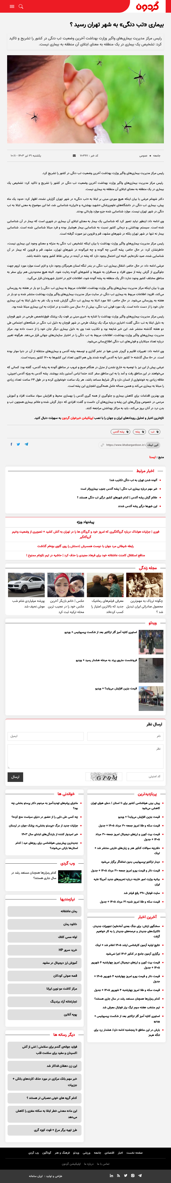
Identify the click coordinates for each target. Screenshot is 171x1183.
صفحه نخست (134, 1153)
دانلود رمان (70, 924)
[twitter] (18, 444)
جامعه (156, 156)
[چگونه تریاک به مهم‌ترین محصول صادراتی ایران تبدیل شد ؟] (144, 585)
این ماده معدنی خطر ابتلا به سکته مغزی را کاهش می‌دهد (46, 1114)
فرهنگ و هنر (62, 1153)
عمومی (143, 156)
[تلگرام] (140, 1176)
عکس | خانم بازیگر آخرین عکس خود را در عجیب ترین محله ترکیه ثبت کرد (66, 607)
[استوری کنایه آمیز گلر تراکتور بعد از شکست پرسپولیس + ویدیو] (151, 642)
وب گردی (33, 1153)
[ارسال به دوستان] (74, 155)
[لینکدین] (111, 1176)
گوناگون (46, 1153)
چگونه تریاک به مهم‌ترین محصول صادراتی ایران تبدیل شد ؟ (144, 607)
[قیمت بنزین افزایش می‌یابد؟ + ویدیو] (151, 698)
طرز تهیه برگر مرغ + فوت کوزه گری (55, 1130)
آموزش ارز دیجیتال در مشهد (60, 963)
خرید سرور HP (68, 950)
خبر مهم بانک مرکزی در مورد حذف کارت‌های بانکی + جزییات (45, 1082)
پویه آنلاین (70, 1014)
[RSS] (118, 1176)
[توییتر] (125, 1176)
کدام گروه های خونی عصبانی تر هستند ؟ (52, 1098)
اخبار (120, 1153)
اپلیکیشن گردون (71, 1164)
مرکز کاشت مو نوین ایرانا (62, 988)
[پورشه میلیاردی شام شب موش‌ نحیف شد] (26, 585)
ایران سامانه (36, 1176)
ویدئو (76, 1153)
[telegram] (26, 444)
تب (152, 432)
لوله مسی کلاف (67, 937)
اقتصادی (109, 1153)
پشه (137, 432)
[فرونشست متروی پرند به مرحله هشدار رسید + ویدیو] (151, 670)
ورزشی (86, 1153)
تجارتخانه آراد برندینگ (63, 1001)
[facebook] (11, 444)
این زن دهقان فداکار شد (62, 1066)
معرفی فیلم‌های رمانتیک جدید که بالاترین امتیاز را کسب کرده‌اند (107, 607)
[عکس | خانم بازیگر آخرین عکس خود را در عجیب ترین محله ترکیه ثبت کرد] (65, 585)
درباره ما (89, 1164)
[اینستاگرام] (132, 1176)
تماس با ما (103, 1164)
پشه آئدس (118, 432)
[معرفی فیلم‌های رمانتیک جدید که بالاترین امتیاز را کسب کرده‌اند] (105, 585)
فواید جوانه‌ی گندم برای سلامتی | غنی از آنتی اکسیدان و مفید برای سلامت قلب (49, 1050)
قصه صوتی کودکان (65, 976)
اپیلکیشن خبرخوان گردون (77, 418)
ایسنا (152, 457)
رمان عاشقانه (69, 911)
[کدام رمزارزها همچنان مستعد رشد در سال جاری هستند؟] (69, 876)
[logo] (148, 6)
